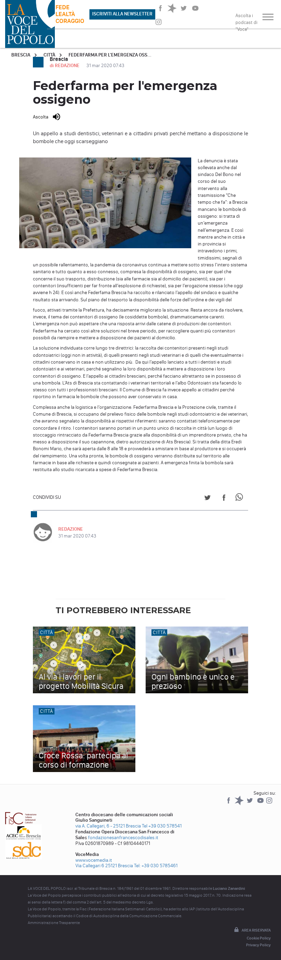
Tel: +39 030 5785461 (156, 866)
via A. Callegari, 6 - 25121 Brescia (108, 826)
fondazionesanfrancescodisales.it (123, 838)
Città (49, 55)
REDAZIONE (70, 529)
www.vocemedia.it (93, 860)
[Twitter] (250, 804)
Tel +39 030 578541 (162, 826)
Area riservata (256, 930)
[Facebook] (229, 804)
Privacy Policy (258, 945)
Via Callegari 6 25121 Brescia (104, 866)
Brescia (20, 55)
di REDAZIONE (65, 65)
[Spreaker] (239, 804)
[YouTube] (261, 804)
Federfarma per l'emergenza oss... (110, 55)
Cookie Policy (259, 938)
